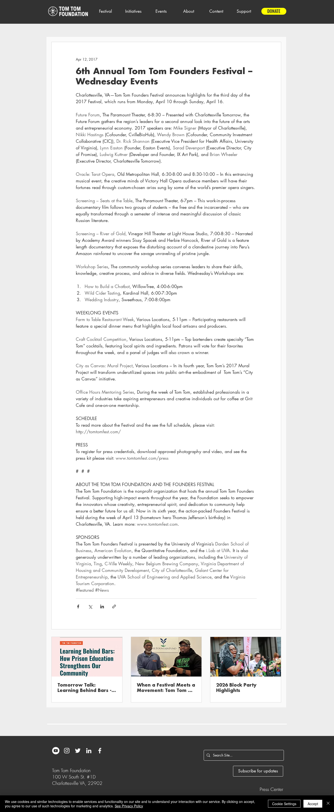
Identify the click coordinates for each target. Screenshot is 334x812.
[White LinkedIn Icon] (88, 750)
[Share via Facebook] (78, 606)
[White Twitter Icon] (77, 750)
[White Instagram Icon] (66, 750)
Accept (313, 803)
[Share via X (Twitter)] (90, 606)
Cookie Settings (284, 803)
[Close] (328, 803)
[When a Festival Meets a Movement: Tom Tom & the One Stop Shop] (166, 657)
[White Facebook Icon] (99, 750)
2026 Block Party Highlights (236, 688)
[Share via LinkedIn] (102, 606)
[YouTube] (55, 750)
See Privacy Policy (129, 805)
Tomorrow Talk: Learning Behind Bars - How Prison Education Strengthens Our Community (84, 688)
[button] (105, 11)
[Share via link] (114, 606)
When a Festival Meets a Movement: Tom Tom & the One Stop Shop (166, 688)
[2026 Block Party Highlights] (245, 657)
